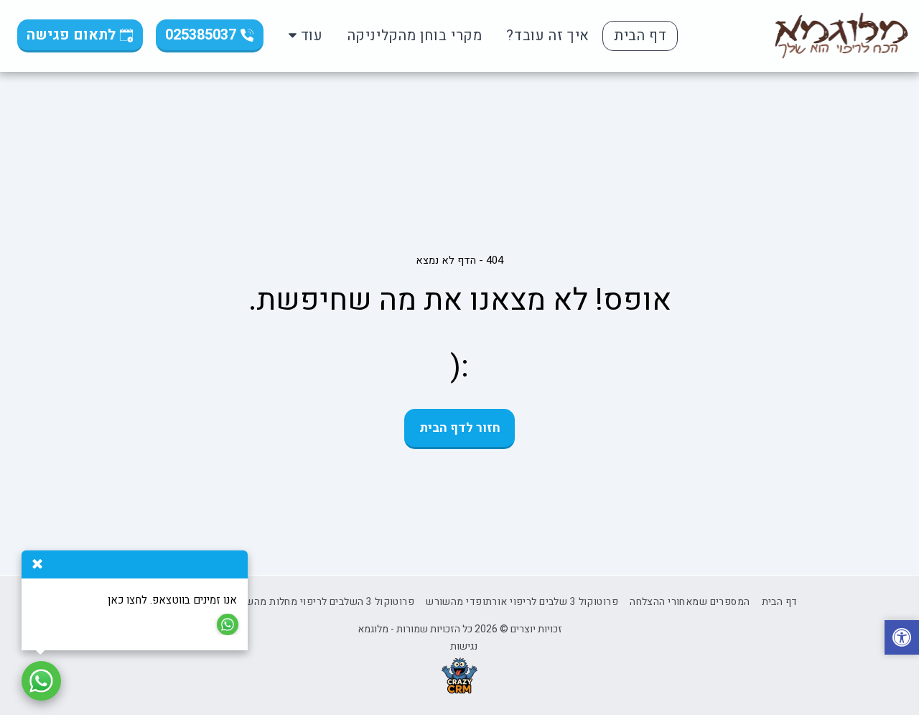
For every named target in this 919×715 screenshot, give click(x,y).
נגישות (463, 646)
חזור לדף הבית (459, 428)
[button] (902, 639)
